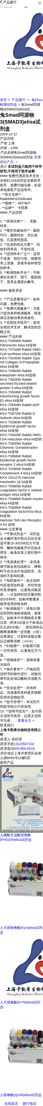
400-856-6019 (24, 749)
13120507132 (24, 744)
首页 (3, 100)
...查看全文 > (24, 721)
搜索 (25, 7)
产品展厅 (18, 100)
